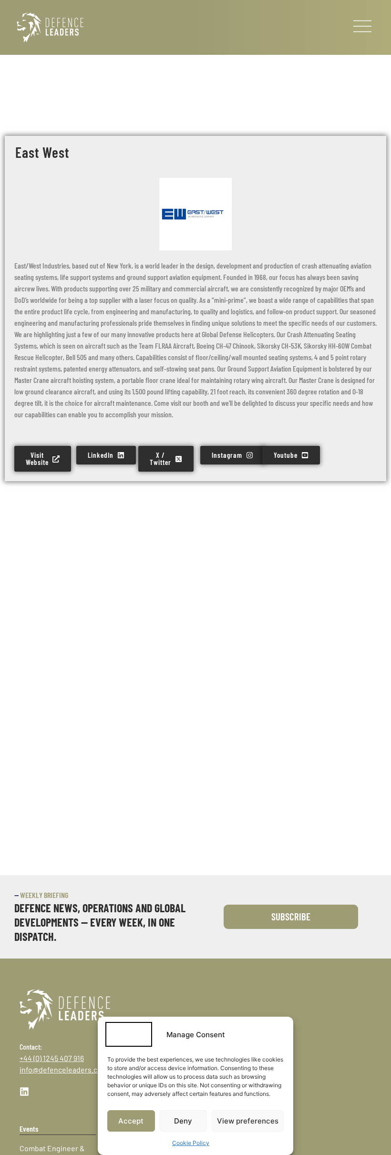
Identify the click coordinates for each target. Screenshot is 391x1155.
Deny (183, 1120)
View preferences (247, 1120)
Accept (131, 1120)
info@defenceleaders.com (64, 1069)
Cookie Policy (190, 1142)
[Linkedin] (24, 1091)
